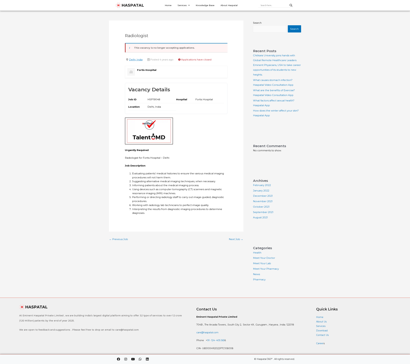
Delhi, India (136, 59)
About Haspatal (229, 5)
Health (257, 252)
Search (257, 22)
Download (322, 330)
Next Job (236, 239)
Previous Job (118, 239)
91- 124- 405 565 (216, 340)
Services (182, 5)
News (256, 274)
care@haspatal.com (207, 332)
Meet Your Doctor (264, 257)
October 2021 (261, 206)
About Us (321, 321)
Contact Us (322, 335)
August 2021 (260, 217)
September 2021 (263, 212)
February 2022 (262, 185)
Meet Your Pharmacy (266, 268)
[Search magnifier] (291, 5)
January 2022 (261, 190)
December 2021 (263, 195)
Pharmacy (259, 279)
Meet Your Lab (262, 263)
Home (168, 5)
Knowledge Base (205, 5)
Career (320, 343)
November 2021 (263, 201)
